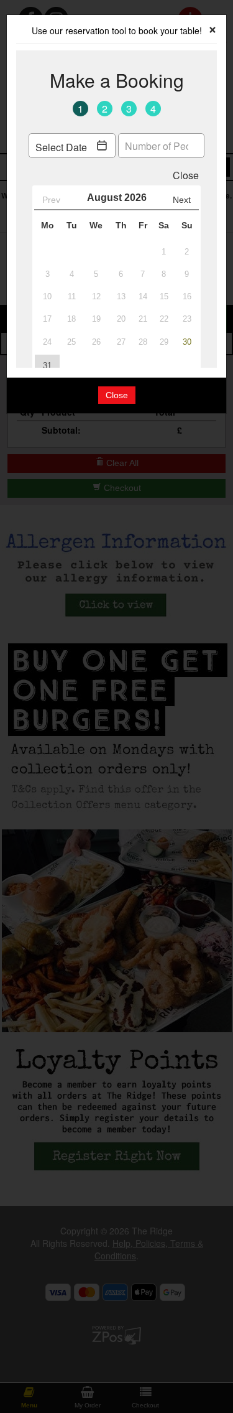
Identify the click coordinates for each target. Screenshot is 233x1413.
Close (117, 395)
